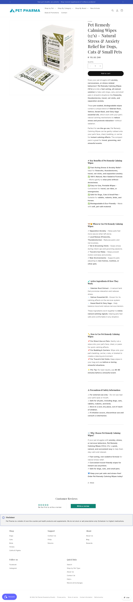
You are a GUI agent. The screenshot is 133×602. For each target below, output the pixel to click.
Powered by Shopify (49, 597)
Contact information (86, 597)
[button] (50, 8)
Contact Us (52, 536)
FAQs (50, 539)
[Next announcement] (123, 2)
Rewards (89, 543)
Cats (11, 539)
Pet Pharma (38, 597)
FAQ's (69, 579)
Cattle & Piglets (15, 550)
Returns (50, 543)
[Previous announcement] (10, 2)
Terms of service (73, 597)
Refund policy (98, 597)
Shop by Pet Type (73, 568)
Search (69, 564)
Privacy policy (61, 597)
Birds (11, 543)
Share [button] (92, 483)
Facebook (13, 564)
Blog (87, 539)
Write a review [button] (83, 506)
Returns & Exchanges (75, 583)
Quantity (90, 62)
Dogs (11, 536)
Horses (11, 547)
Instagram (13, 568)
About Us (89, 536)
